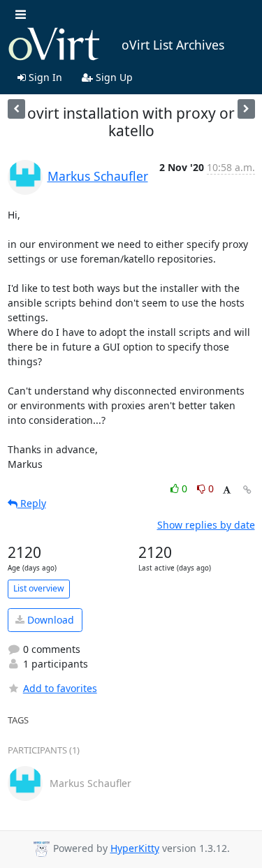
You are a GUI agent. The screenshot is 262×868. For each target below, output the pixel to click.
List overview (38, 588)
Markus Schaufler (98, 176)
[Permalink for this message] (247, 489)
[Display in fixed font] (226, 490)
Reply (31, 503)
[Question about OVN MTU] (246, 108)
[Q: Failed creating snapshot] (16, 108)
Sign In (44, 77)
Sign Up (113, 77)
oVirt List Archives (173, 44)
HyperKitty (134, 848)
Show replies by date (206, 524)
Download (49, 619)
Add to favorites (60, 688)
